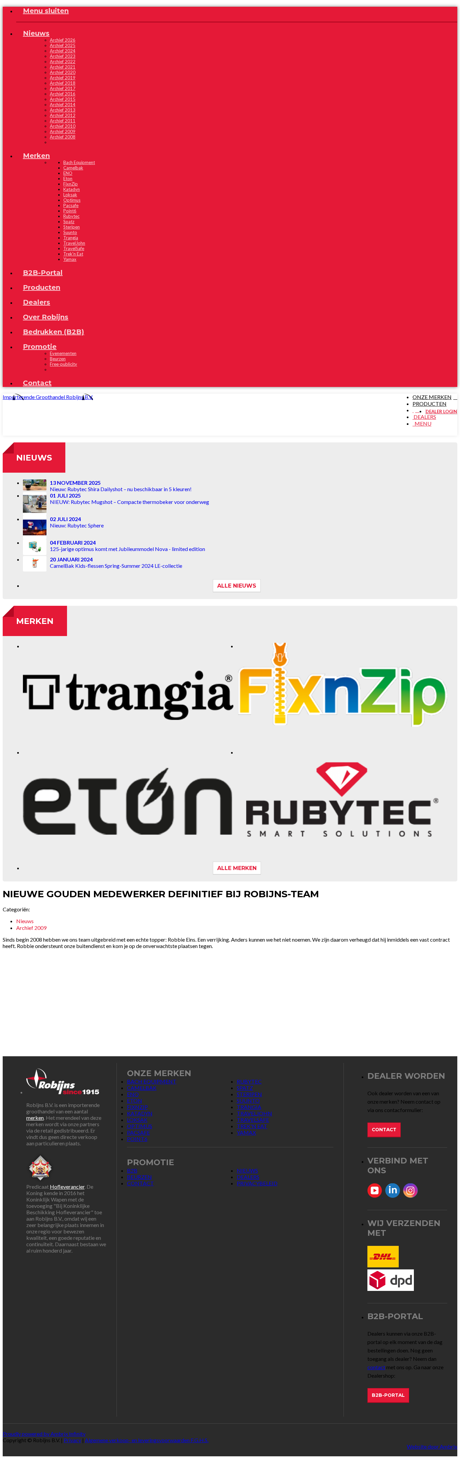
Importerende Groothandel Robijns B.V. (48, 397)
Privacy (72, 1440)
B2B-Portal (388, 1395)
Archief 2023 (62, 56)
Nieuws (34, 458)
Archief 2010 (62, 126)
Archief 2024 (62, 50)
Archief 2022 (62, 61)
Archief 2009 (62, 131)
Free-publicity (63, 364)
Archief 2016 (62, 93)
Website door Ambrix (432, 1446)
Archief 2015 (62, 99)
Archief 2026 (62, 40)
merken (35, 1117)
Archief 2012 (62, 115)
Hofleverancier (67, 1186)
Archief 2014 (62, 104)
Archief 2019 (62, 77)
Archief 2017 (62, 88)
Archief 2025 (62, 45)
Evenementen (63, 353)
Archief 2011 (62, 120)
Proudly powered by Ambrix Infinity (44, 1433)
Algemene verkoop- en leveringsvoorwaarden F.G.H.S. (146, 1440)
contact (376, 1367)
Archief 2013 (62, 110)
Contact (384, 1129)
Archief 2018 (62, 83)
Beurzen (58, 358)
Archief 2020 (62, 72)
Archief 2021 (62, 67)
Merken (35, 621)
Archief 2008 (62, 137)
